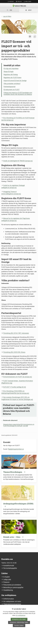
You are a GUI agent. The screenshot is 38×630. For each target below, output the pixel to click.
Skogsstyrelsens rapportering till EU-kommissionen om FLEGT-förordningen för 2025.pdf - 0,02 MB (18, 425)
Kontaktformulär (8, 565)
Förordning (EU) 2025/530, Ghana (14, 352)
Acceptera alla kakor (19, 619)
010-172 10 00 (11, 563)
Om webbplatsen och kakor (12, 601)
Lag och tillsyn (7, 16)
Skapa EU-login (8, 71)
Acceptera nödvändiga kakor (19, 622)
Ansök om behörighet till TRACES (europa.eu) (18, 161)
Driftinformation (8, 599)
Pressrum (6, 582)
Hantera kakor (19, 625)
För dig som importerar (11, 68)
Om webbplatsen (20, 615)
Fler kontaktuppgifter (10, 568)
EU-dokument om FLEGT (12, 89)
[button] (30, 36)
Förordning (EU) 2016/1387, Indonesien (16, 333)
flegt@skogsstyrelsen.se (16, 449)
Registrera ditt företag (11, 74)
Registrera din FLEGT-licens (12, 77)
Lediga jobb (7, 579)
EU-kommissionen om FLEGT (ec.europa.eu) (17, 377)
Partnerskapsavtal (9, 86)
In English (6, 577)
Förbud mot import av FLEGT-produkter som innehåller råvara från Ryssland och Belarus (18, 93)
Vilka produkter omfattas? (12, 83)
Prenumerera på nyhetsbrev (12, 585)
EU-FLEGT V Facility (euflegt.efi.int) (14, 387)
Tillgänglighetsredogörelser (12, 604)
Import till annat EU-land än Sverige (15, 80)
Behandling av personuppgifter (13, 587)
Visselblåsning (8, 590)
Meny (30, 10)
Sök (11, 10)
